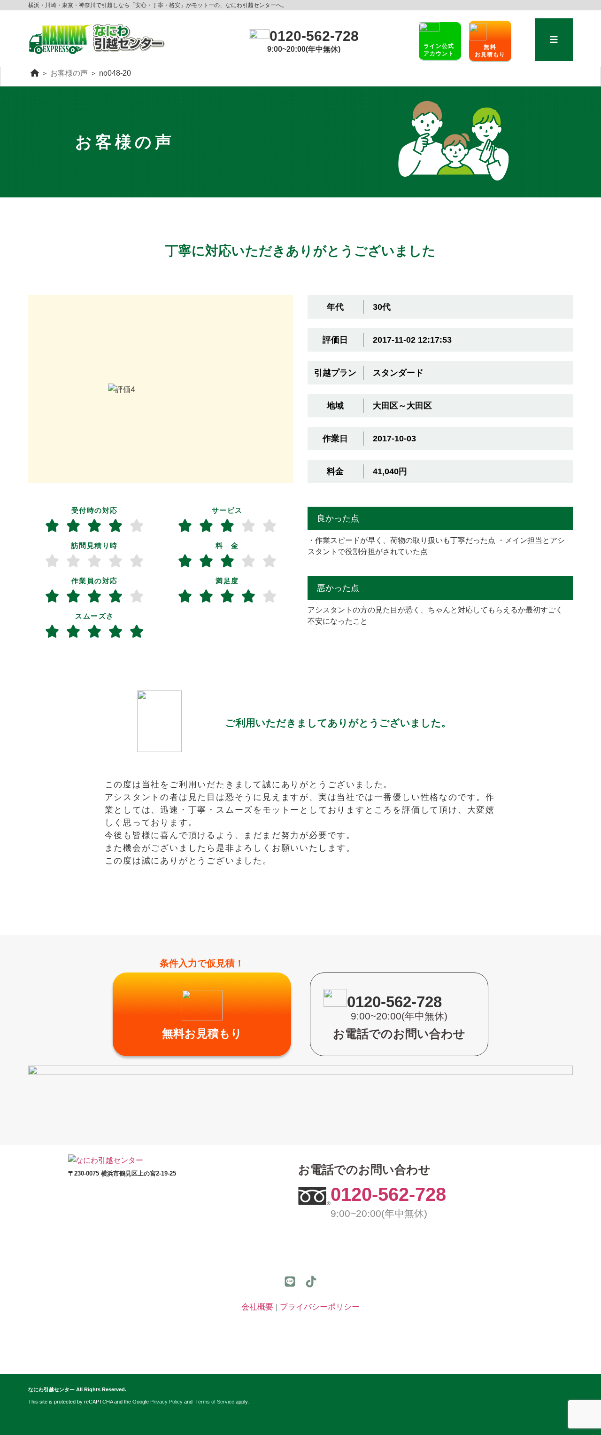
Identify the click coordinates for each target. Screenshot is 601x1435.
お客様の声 (69, 73)
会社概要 (257, 1306)
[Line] (289, 1281)
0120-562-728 (388, 1194)
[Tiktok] (311, 1281)
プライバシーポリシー (320, 1306)
